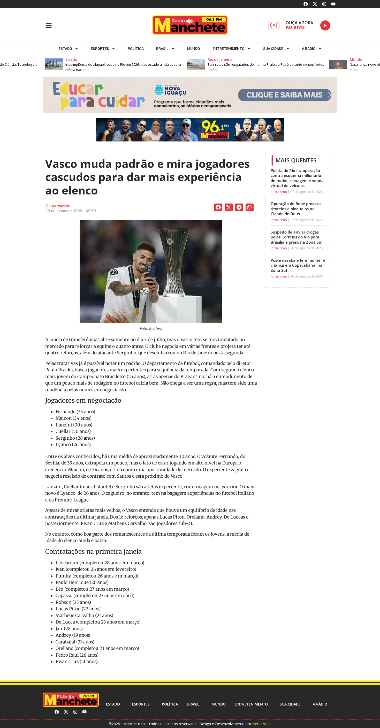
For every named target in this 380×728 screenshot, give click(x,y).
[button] (98, 64)
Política (136, 49)
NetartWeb (261, 723)
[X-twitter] (315, 4)
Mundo (193, 49)
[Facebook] (306, 4)
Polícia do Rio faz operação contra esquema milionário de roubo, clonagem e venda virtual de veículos (297, 178)
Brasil (162, 49)
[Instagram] (324, 4)
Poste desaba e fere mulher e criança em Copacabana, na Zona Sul (298, 265)
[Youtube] (333, 4)
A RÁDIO (309, 49)
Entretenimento (228, 49)
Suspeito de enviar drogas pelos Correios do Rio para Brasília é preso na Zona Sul (296, 237)
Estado (65, 49)
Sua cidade (273, 49)
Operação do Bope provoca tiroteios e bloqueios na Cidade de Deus (296, 208)
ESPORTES (100, 49)
